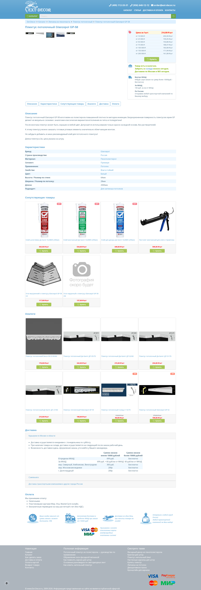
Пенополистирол (108, 159)
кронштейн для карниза (138, 570)
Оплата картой (32, 562)
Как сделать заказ (33, 557)
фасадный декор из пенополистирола (144, 552)
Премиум (105, 162)
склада (149, 68)
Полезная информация (76, 548)
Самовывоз (34, 477)
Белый (104, 174)
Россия (104, 155)
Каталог (128, 10)
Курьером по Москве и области (42, 436)
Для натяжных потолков (112, 188)
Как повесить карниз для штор (78, 560)
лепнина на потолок (136, 565)
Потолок (105, 166)
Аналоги (91, 104)
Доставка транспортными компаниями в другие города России (56, 484)
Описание (32, 104)
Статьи (137, 10)
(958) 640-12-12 (141, 5)
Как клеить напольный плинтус (78, 565)
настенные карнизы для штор (141, 560)
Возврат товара (32, 565)
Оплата (115, 104)
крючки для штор (135, 554)
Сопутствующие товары (72, 104)
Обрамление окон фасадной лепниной (81, 557)
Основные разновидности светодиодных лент (85, 562)
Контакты (170, 10)
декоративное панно (137, 567)
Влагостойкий (107, 170)
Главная (28, 552)
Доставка (104, 104)
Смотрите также (136, 548)
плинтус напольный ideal (139, 557)
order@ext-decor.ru (164, 5)
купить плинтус (134, 562)
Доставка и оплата (153, 10)
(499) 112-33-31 (120, 5)
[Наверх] (7, 583)
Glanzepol (105, 151)
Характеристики (48, 104)
